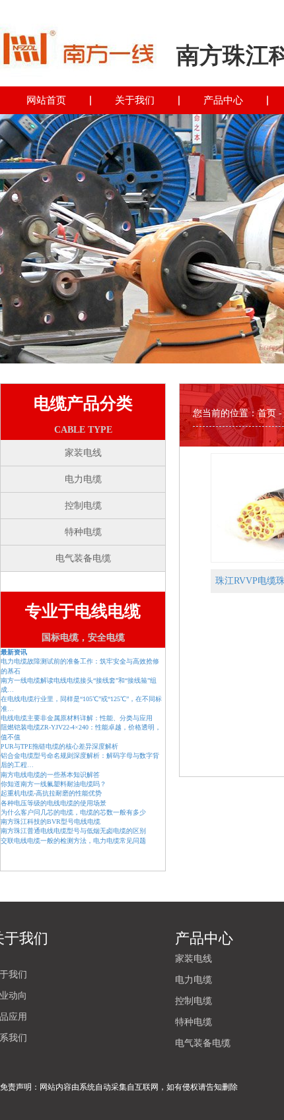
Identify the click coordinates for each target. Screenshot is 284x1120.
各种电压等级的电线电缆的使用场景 (53, 803)
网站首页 (46, 100)
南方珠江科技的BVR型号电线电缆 (50, 821)
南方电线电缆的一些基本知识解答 (50, 774)
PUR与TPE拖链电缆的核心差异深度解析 (59, 746)
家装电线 (83, 453)
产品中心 (223, 100)
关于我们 (135, 100)
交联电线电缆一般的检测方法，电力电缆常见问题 (73, 840)
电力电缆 (83, 479)
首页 (267, 413)
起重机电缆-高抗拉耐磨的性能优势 (51, 793)
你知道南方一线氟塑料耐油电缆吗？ (53, 784)
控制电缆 (83, 506)
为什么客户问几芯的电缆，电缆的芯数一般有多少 (73, 812)
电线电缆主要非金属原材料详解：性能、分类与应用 (77, 718)
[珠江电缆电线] (78, 45)
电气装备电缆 (83, 558)
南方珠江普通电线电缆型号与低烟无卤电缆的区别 (73, 830)
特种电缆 (83, 532)
